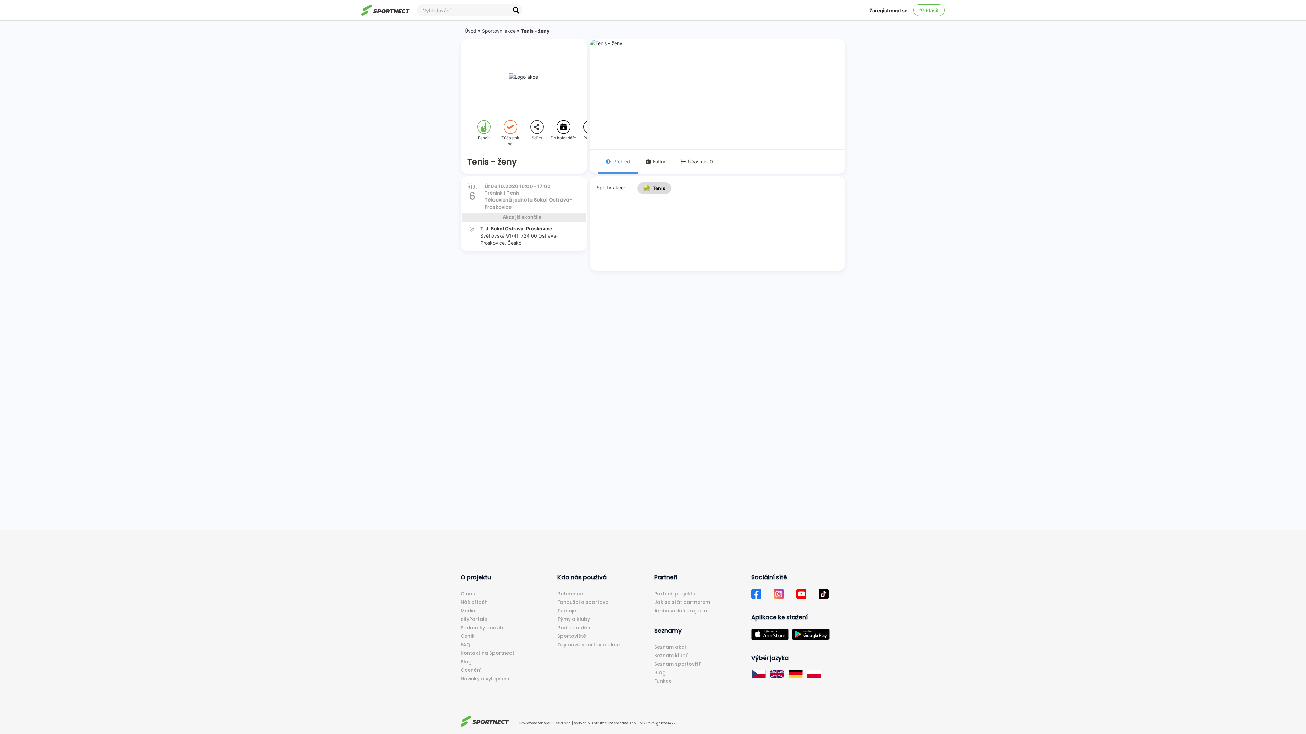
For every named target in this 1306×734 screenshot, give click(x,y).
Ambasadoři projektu (680, 610)
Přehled (621, 161)
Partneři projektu (675, 593)
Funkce (663, 681)
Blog (466, 661)
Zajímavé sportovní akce (588, 644)
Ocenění (471, 670)
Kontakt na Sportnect (487, 653)
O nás (468, 593)
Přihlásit (929, 10)
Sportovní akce (499, 31)
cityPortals (474, 619)
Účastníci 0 (700, 161)
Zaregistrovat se (888, 10)
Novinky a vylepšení (485, 678)
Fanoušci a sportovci (583, 602)
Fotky (659, 161)
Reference (570, 593)
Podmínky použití (482, 627)
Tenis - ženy (535, 31)
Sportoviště (571, 636)
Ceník (468, 636)
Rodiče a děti (573, 627)
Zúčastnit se (510, 140)
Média (468, 610)
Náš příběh (474, 602)
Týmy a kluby (573, 619)
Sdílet (537, 137)
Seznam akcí (670, 647)
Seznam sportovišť (677, 664)
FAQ (465, 644)
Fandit (484, 137)
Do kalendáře (563, 137)
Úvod (470, 31)
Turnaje (566, 610)
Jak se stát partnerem (682, 602)
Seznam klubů (671, 655)
